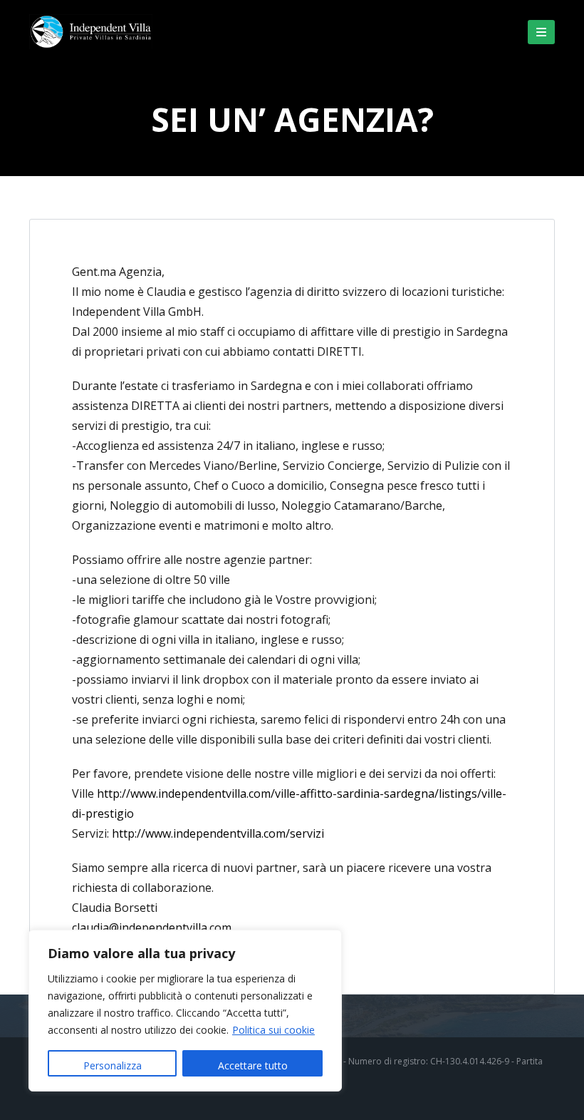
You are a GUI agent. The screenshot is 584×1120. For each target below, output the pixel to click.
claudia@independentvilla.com (151, 927)
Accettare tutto (253, 1065)
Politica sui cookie (273, 1030)
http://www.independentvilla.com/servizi (218, 833)
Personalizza (112, 1065)
